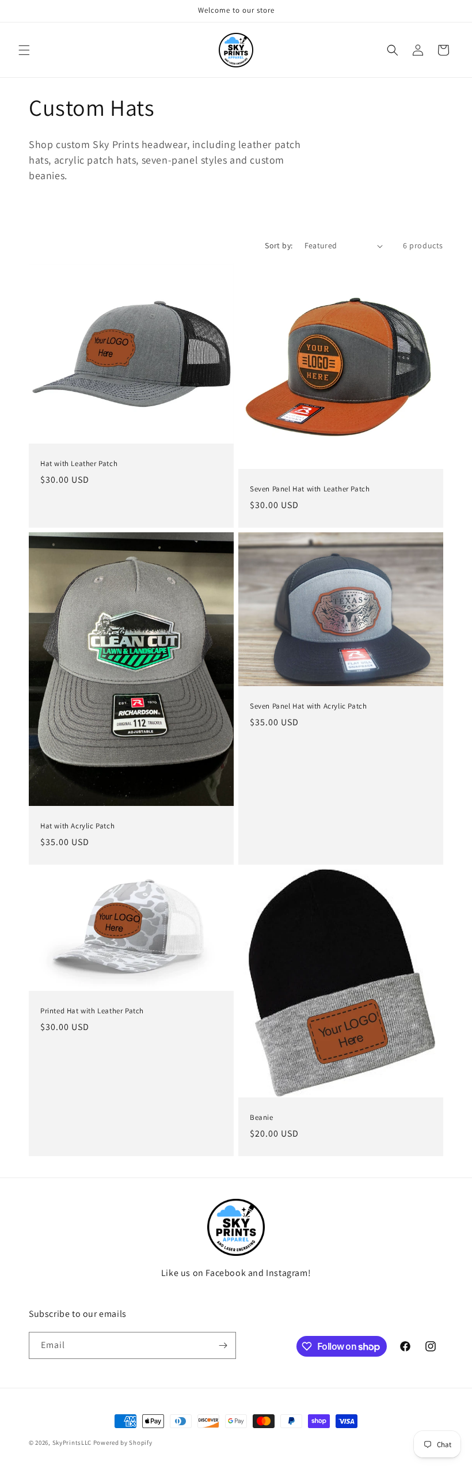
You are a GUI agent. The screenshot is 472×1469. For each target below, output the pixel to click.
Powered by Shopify (123, 1442)
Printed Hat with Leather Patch (92, 1011)
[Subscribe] (222, 1345)
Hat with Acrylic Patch (77, 826)
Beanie (261, 1118)
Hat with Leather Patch (78, 463)
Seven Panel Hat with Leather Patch (310, 489)
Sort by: (278, 245)
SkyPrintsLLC (72, 1442)
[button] (24, 50)
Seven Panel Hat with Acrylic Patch (308, 706)
